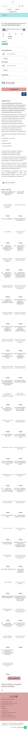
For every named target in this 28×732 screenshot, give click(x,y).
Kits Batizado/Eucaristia (7, 705)
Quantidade (5, 75)
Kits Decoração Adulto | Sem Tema (9, 703)
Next (24, 30)
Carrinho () (13, 11)
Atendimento (6, 711)
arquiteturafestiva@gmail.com (9, 712)
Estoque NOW (22, 727)
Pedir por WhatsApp (9, 182)
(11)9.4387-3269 (6, 714)
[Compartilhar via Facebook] (23, 94)
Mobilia (3, 706)
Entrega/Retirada (7, 50)
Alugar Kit (14, 89)
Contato (9, 9)
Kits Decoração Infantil (7, 701)
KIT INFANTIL (5, 44)
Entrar (17, 9)
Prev (4, 30)
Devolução (5, 62)
